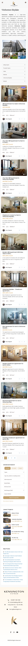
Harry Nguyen (8, 119)
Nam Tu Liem (7, 100)
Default (5, 81)
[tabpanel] (14, 486)
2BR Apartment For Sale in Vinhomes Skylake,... (14, 104)
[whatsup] (14, 632)
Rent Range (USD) (8, 490)
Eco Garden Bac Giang (18, 531)
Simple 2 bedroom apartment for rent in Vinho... (13, 364)
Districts (5, 74)
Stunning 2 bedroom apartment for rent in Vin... (14, 438)
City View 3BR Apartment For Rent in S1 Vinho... (14, 141)
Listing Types (6, 65)
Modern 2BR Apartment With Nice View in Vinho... (13, 253)
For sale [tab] (14, 468)
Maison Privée (15, 513)
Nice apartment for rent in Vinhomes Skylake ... (14, 327)
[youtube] (17, 632)
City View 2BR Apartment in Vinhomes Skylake (11, 178)
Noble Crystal (15, 524)
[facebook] (11, 632)
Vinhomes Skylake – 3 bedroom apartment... (12, 290)
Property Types (6, 68)
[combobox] (14, 472)
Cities (4, 71)
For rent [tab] (7, 468)
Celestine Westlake (17, 519)
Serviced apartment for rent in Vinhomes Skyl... (12, 401)
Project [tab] (20, 468)
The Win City (15, 537)
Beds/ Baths (7, 483)
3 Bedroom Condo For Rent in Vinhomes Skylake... (12, 215)
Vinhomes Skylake (7, 78)
